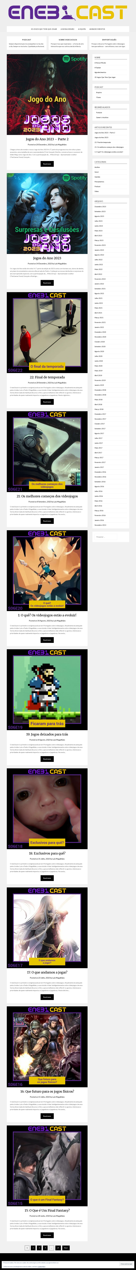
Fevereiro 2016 (100, 515)
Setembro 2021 (100, 289)
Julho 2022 (98, 260)
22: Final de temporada (47, 377)
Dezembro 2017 (100, 414)
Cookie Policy (41, 1266)
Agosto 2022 (99, 255)
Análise (97, 167)
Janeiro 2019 (99, 385)
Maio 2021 (98, 308)
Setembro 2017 (100, 429)
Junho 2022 (99, 264)
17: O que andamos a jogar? (47, 972)
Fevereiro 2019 (100, 380)
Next (66, 1248)
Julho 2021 (98, 298)
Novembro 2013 (100, 525)
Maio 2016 (98, 501)
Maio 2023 (98, 231)
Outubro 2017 (100, 424)
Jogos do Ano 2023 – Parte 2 (47, 139)
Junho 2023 (99, 226)
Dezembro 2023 (100, 206)
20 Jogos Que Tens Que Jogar (44, 29)
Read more (47, 164)
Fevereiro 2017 (100, 462)
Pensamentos (99, 182)
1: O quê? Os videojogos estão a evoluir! (47, 615)
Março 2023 (99, 240)
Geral (96, 172)
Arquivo (99, 92)
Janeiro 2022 (99, 284)
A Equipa (82, 29)
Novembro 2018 (100, 395)
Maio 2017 (98, 448)
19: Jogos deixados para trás (47, 734)
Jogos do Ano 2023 (47, 258)
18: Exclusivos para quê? (47, 853)
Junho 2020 (99, 361)
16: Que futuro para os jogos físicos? (47, 1091)
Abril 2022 (98, 274)
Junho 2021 (99, 303)
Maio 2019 (98, 371)
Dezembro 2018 (100, 390)
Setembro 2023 (100, 211)
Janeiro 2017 (99, 467)
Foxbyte (99, 112)
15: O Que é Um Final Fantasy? (47, 1210)
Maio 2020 (98, 366)
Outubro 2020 (100, 342)
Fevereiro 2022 (100, 279)
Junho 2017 (99, 443)
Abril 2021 (98, 313)
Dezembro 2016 (100, 472)
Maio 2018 (98, 400)
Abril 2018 (98, 404)
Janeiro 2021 (99, 327)
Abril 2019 (98, 375)
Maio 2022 (98, 269)
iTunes (98, 97)
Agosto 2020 (99, 351)
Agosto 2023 (99, 216)
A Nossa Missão (67, 29)
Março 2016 (99, 511)
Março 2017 (99, 457)
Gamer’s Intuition (102, 117)
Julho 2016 (98, 491)
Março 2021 (99, 318)
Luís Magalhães (61, 144)
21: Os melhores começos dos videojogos (47, 496)
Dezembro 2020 (100, 332)
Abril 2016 (98, 506)
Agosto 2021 (99, 293)
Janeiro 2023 (99, 250)
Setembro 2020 (100, 346)
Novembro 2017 (100, 419)
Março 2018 (99, 409)
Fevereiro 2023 (100, 245)
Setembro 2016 (100, 482)
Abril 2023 (98, 236)
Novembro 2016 (100, 477)
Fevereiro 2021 (100, 322)
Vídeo (97, 191)
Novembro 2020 (100, 337)
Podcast (97, 186)
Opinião (97, 177)
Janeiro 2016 (99, 520)
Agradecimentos (97, 29)
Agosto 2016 (99, 486)
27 (58, 1248)
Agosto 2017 (99, 433)
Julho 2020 (98, 356)
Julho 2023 (98, 221)
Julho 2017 (98, 438)
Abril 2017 (98, 453)
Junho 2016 (99, 496)
